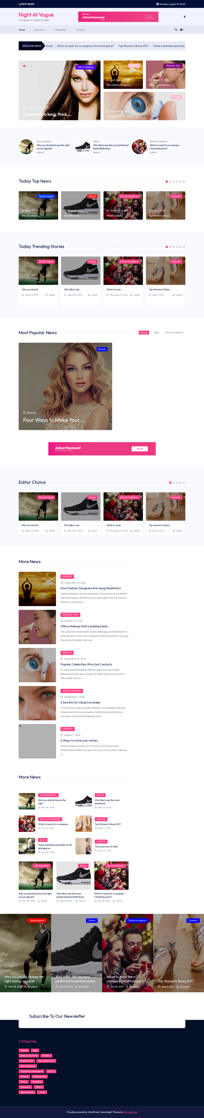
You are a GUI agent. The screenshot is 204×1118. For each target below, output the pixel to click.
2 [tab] (28, 66)
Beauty (144, 332)
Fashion (176, 196)
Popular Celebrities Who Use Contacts (86, 664)
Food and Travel (46, 1061)
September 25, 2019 (75, 659)
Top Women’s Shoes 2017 (101, 46)
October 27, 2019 (73, 621)
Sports (134, 65)
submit (40, 152)
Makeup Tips (173, 65)
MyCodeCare (130, 1112)
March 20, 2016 (75, 295)
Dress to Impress (158, 141)
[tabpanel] (59, 90)
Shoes (96, 141)
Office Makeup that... (160, 84)
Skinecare (25, 1087)
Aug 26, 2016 (48, 852)
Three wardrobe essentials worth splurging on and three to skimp (159, 46)
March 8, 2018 (31, 295)
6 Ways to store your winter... (80, 740)
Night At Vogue (36, 14)
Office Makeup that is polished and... (85, 626)
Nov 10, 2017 (48, 828)
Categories (60, 29)
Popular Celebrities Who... (119, 116)
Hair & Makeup (86, 67)
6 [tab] (184, 182)
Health (176, 97)
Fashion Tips (27, 1061)
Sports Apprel (44, 141)
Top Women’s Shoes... (160, 215)
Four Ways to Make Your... (53, 419)
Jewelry (24, 1076)
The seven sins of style (106, 846)
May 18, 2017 (104, 850)
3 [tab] (31, 66)
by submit (33, 986)
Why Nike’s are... (72, 215)
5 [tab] (180, 182)
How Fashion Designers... (119, 84)
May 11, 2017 (158, 295)
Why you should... (30, 215)
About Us (39, 29)
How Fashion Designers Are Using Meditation (90, 588)
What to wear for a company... (53, 824)
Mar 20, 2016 (104, 807)
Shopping (36, 1082)
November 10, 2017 (119, 295)
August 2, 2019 (72, 735)
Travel (42, 1092)
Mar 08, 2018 (48, 807)
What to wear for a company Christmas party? (53, 46)
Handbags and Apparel (31, 1071)
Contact (80, 29)
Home (22, 29)
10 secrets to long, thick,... (47, 114)
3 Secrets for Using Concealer (80, 702)
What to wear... (114, 215)
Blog (156, 332)
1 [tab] (24, 66)
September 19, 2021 (75, 582)
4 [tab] (177, 182)
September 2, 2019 (74, 697)
